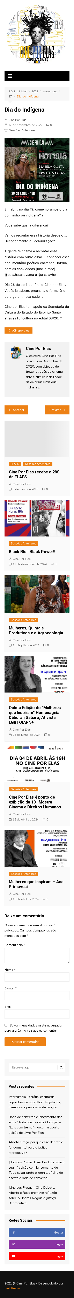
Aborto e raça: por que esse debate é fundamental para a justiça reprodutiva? (36, 1147)
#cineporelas (20, 330)
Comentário (15, 945)
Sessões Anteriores (22, 130)
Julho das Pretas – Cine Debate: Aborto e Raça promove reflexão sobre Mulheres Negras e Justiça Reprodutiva (33, 1195)
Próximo (55, 410)
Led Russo (12, 1288)
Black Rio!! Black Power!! (32, 551)
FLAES (15, 463)
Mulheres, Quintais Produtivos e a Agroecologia (36, 630)
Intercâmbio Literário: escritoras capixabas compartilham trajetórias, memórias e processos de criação (35, 1102)
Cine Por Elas (17, 120)
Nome (10, 970)
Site (8, 1007)
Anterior (18, 410)
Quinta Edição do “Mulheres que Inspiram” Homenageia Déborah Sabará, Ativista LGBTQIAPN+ (35, 715)
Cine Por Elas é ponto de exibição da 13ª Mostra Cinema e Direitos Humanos (35, 802)
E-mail (11, 988)
